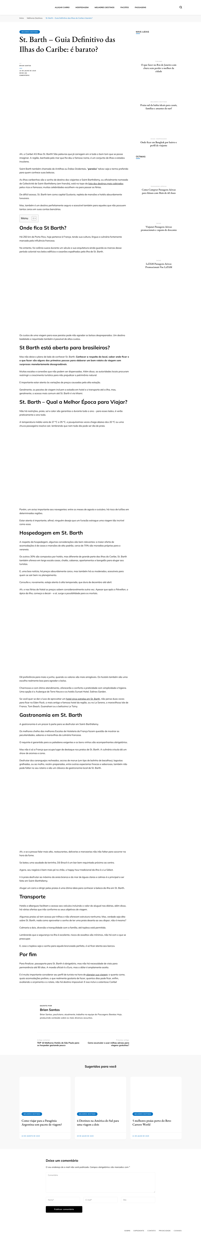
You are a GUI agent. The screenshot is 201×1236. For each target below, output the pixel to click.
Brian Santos (25, 65)
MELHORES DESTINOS (104, 7)
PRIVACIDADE (165, 1231)
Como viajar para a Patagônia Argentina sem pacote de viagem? (42, 1122)
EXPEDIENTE (139, 1231)
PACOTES (124, 7)
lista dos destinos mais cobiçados (105, 183)
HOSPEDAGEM (82, 7)
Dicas (153, 139)
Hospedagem (161, 139)
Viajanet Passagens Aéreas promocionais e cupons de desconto (159, 228)
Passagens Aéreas (159, 186)
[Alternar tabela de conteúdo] (33, 218)
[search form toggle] (181, 7)
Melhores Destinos (29, 32)
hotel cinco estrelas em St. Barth (83, 698)
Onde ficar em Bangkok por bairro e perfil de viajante (158, 144)
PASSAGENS (140, 7)
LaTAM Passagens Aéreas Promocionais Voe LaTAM (158, 265)
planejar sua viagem (97, 974)
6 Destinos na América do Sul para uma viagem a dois (98, 1122)
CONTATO (151, 1231)
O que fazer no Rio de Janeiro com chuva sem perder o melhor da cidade (158, 68)
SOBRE (127, 1231)
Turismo (158, 61)
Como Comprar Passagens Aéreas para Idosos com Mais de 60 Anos (159, 191)
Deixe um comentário (28, 74)
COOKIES (178, 1231)
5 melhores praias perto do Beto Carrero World (151, 1122)
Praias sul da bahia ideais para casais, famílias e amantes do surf (158, 106)
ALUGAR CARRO (62, 7)
